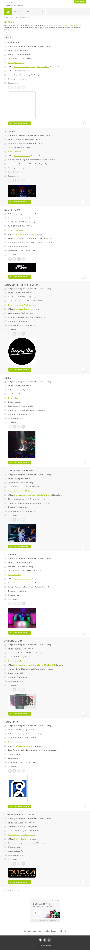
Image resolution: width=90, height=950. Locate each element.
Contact (40, 12)
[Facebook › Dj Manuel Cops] (14, 87)
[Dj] (8, 11)
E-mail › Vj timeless (14, 151)
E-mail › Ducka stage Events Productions (21, 835)
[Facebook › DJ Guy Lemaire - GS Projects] (14, 520)
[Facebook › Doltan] (14, 427)
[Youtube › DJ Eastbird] (23, 603)
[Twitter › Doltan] (10, 427)
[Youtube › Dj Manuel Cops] (23, 87)
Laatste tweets (13, 250)
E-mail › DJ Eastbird (14, 575)
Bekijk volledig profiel (20, 123)
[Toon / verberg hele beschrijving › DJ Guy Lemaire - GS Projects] (45, 499)
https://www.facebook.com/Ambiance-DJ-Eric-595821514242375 (34, 665)
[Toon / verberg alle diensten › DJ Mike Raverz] (45, 242)
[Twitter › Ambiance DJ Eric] (10, 690)
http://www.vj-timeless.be (22, 156)
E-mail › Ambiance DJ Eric (16, 661)
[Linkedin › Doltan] (19, 427)
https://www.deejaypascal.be (23, 746)
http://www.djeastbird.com (22, 579)
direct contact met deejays (67, 25)
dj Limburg (48, 25)
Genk (16, 50)
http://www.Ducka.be (20, 839)
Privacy (49, 945)
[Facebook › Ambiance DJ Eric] (14, 690)
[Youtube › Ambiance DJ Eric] (23, 690)
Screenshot (54, 67)
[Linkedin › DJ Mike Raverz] (19, 259)
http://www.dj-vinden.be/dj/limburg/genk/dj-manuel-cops (31, 67)
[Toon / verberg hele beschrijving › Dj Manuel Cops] (45, 71)
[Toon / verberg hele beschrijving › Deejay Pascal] (45, 750)
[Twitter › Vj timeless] (10, 180)
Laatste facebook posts (16, 172)
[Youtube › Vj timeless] (23, 180)
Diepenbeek (18, 730)
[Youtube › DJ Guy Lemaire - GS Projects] (23, 520)
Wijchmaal (18, 648)
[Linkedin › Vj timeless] (19, 180)
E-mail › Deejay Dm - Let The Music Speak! (22, 305)
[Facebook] (45, 940)
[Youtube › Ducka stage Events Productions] (23, 864)
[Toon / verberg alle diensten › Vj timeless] (45, 164)
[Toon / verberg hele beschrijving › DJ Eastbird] (45, 583)
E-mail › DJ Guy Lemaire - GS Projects (20, 491)
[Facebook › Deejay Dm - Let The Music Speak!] (14, 334)
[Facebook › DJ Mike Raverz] (14, 259)
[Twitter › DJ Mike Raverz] (10, 259)
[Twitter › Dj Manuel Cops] (10, 87)
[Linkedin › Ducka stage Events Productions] (19, 864)
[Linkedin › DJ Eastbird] (19, 603)
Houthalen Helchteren (22, 139)
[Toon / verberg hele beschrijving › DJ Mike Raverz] (45, 238)
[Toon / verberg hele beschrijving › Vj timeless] (45, 160)
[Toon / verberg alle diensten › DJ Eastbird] (45, 587)
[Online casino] (46, 900)
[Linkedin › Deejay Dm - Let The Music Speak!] (19, 334)
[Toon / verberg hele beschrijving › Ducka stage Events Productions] (45, 843)
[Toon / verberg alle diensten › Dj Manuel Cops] (45, 75)
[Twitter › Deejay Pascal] (10, 771)
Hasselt (17, 293)
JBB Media (43, 945)
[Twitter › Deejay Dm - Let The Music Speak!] (10, 334)
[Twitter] (40, 940)
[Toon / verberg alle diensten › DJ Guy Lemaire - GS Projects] (45, 503)
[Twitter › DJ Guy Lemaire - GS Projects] (10, 520)
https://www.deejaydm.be (22, 309)
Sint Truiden (19, 822)
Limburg (10, 50)
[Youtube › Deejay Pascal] (23, 771)
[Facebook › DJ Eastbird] (14, 603)
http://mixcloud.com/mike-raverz (24, 234)
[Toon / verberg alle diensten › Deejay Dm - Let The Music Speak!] (45, 317)
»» (19, 37)
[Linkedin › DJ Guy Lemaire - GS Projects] (19, 520)
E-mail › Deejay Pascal (15, 742)
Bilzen (17, 479)
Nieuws (17, 12)
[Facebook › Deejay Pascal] (14, 771)
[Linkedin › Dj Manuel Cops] (19, 87)
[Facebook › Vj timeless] (14, 180)
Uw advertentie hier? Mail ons (45, 921)
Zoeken (29, 12)
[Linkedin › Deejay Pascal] (19, 771)
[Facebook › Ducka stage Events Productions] (14, 864)
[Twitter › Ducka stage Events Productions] (10, 864)
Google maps (25, 50)
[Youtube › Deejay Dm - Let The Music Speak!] (23, 334)
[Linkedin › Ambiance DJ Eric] (19, 690)
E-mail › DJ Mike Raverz (16, 230)
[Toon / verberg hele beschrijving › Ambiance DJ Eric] (45, 669)
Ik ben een (80, 2)
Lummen (17, 562)
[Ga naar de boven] (84, 123)
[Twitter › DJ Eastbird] (10, 603)
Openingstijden (14, 758)
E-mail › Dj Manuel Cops (16, 63)
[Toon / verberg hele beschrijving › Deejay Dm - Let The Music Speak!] (45, 313)
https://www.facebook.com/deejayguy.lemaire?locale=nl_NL (33, 495)
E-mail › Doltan (13, 398)
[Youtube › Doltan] (23, 427)
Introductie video (32, 325)
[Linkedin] (49, 940)
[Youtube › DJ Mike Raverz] (23, 259)
